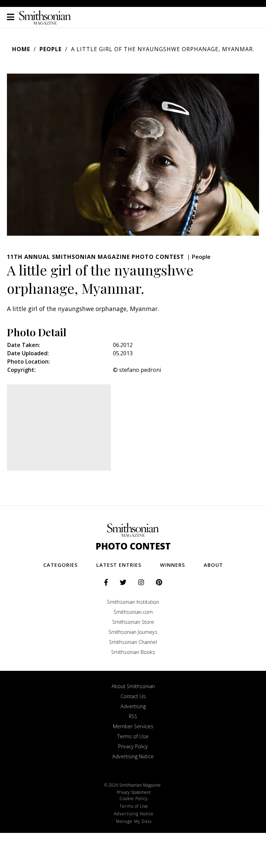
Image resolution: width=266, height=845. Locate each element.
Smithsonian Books (133, 652)
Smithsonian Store (133, 622)
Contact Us (133, 696)
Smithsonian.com (133, 612)
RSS (133, 716)
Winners (172, 565)
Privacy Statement (134, 792)
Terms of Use (133, 736)
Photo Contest (133, 546)
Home (21, 49)
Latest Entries (118, 565)
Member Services (133, 726)
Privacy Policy (133, 746)
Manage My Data (134, 821)
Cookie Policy (133, 798)
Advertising (133, 706)
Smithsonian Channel (133, 642)
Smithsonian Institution (133, 602)
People (50, 49)
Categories (60, 565)
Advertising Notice (133, 756)
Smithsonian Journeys (133, 632)
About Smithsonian (133, 686)
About (213, 565)
